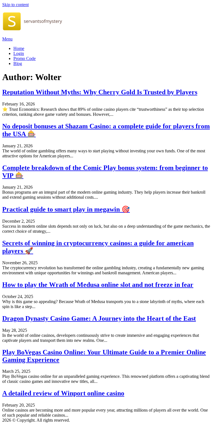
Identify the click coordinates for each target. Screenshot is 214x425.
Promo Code (24, 58)
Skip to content (15, 4)
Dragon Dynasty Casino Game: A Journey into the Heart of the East (99, 318)
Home (18, 48)
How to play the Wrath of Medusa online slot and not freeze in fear (97, 284)
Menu (7, 39)
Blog (17, 63)
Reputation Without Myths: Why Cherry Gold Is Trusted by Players (99, 92)
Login (18, 53)
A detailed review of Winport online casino (63, 393)
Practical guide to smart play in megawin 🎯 (66, 209)
